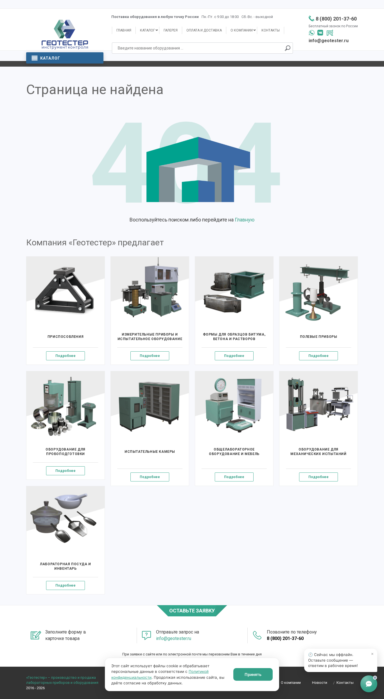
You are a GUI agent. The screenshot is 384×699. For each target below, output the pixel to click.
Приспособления (65, 337)
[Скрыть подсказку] (372, 653)
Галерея (171, 30)
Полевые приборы (318, 337)
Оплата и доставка (204, 30)
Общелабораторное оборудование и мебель (234, 451)
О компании (242, 30)
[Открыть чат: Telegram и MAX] (368, 683)
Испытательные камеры (150, 452)
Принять (253, 674)
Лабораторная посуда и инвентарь (65, 566)
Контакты (270, 30)
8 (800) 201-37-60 (336, 19)
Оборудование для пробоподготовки (65, 451)
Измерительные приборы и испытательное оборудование (150, 336)
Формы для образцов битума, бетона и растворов (234, 336)
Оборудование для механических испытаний (318, 451)
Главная (123, 30)
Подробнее (65, 356)
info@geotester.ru (329, 40)
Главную (244, 220)
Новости (319, 682)
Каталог (50, 58)
